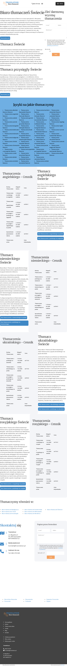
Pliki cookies (8, 639)
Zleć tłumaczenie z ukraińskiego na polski (51, 404)
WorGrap (62, 665)
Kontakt (7, 633)
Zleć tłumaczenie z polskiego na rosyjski (13, 488)
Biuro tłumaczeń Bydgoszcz (10, 510)
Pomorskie (7, 601)
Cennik (6, 628)
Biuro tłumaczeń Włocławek (33, 511)
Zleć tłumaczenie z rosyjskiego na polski (13, 484)
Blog (6, 630)
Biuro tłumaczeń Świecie (55, 510)
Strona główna (8, 622)
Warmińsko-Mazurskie (10, 599)
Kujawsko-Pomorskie (52, 599)
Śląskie (48, 601)
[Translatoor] (11, 3)
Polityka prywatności (10, 637)
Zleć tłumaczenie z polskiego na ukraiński (51, 409)
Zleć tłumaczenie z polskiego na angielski (50, 238)
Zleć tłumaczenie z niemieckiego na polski (13, 317)
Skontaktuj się (5, 38)
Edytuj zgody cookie (10, 641)
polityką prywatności (52, 45)
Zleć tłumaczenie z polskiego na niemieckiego (10, 323)
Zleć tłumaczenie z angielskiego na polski (50, 234)
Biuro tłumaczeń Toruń (9, 511)
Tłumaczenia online (9, 626)
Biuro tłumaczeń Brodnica (32, 513)
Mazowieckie (29, 599)
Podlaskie (28, 601)
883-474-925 (36, 4)
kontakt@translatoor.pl (17, 546)
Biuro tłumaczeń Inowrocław (33, 510)
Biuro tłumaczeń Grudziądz (10, 513)
